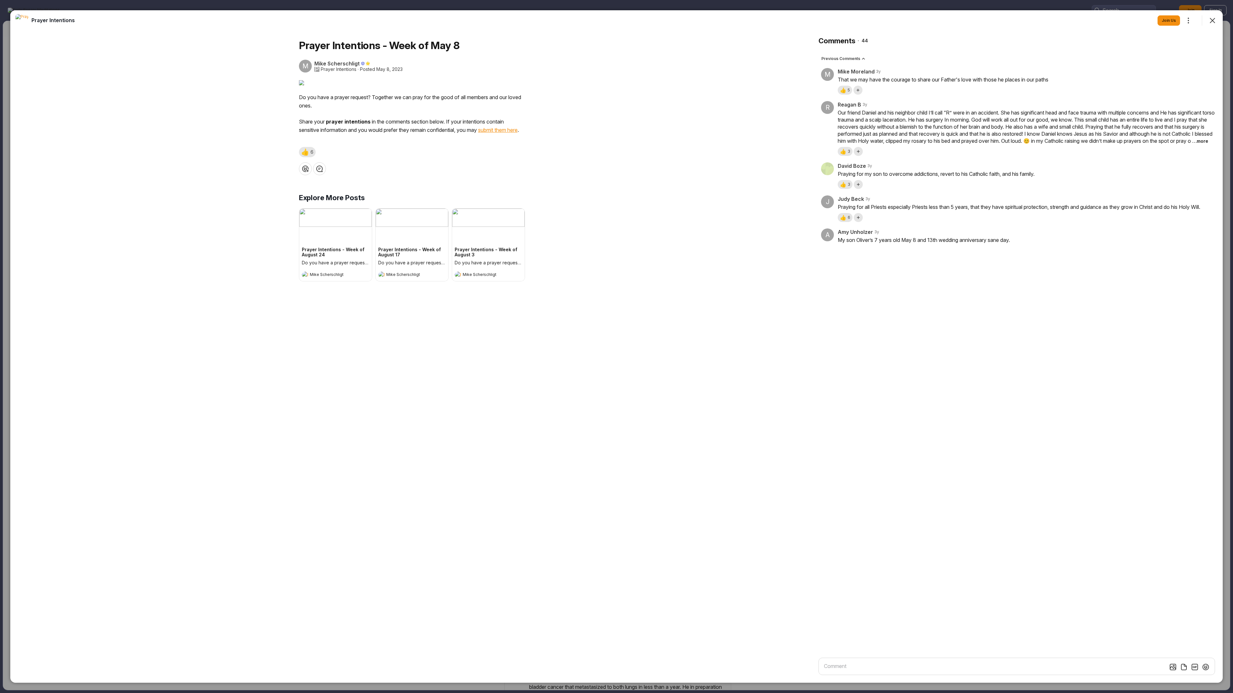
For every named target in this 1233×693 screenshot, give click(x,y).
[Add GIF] (1195, 667)
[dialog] (616, 346)
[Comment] (319, 168)
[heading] (329, 275)
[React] (305, 169)
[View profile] (305, 274)
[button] (307, 152)
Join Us (1169, 20)
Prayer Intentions (338, 69)
